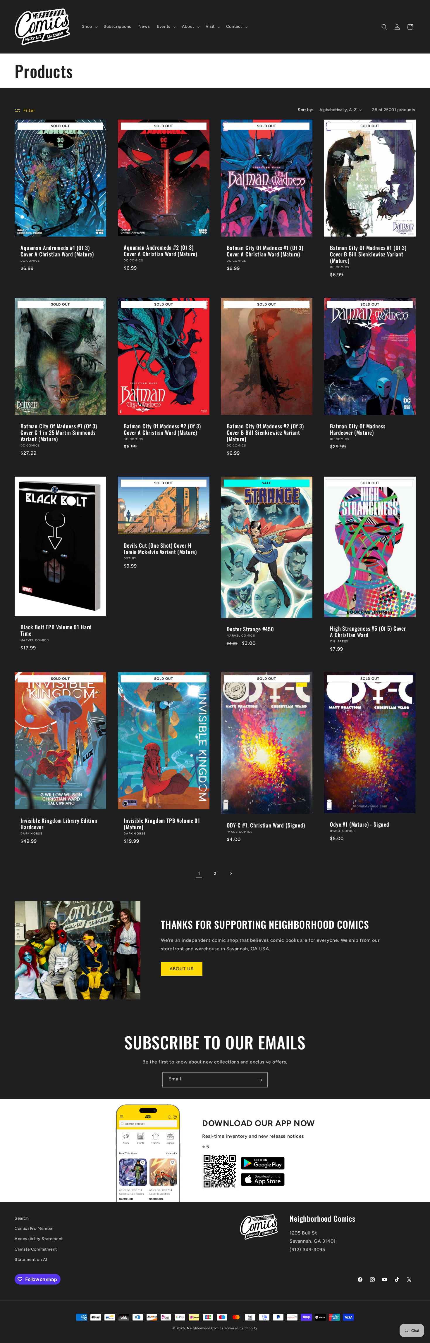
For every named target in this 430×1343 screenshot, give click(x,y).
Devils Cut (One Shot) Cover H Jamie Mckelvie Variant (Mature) (160, 548)
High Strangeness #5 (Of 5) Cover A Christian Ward (368, 631)
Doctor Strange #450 (250, 629)
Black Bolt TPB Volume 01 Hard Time (56, 630)
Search (22, 1218)
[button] (89, 26)
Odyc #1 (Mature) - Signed (359, 824)
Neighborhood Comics (205, 1328)
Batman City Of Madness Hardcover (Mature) (357, 429)
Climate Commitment (36, 1249)
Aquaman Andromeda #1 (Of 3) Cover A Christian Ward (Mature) (57, 250)
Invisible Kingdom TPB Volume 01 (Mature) (162, 823)
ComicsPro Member (34, 1228)
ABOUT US (182, 968)
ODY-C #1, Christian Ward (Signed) (266, 825)
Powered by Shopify (240, 1328)
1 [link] (199, 873)
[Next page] (230, 873)
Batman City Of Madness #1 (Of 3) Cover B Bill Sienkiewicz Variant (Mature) (368, 254)
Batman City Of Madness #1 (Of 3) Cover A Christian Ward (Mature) (265, 250)
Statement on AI (31, 1259)
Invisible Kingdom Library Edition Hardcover (58, 823)
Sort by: (305, 109)
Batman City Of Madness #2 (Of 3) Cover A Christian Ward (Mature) (162, 429)
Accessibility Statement (39, 1239)
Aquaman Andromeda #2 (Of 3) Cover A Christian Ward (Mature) (160, 250)
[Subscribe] (260, 1079)
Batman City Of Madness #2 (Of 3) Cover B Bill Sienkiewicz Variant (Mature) (265, 432)
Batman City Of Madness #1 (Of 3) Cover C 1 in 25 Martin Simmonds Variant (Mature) (58, 432)
